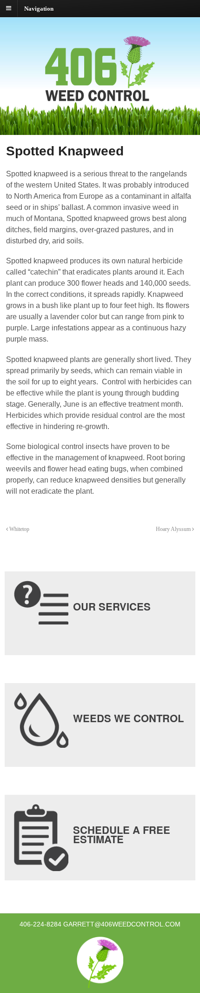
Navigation (38, 8)
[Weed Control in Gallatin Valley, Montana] (100, 111)
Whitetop (18, 529)
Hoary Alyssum (174, 529)
